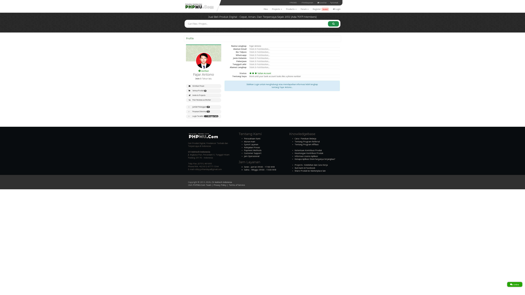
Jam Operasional (251, 156)
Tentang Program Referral (307, 141)
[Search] (333, 23)
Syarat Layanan (251, 144)
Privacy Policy (220, 185)
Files (266, 9)
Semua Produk (199, 90)
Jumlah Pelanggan (200, 107)
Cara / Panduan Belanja (305, 138)
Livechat (322, 2)
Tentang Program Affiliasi (307, 144)
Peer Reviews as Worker (201, 100)
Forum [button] (304, 9)
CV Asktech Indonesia (222, 182)
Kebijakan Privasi (252, 147)
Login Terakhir (205, 116)
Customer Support (252, 153)
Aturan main (249, 141)
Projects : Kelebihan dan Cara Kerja (311, 164)
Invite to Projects (198, 95)
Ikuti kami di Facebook (305, 167)
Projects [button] (276, 9)
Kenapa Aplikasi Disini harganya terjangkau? (315, 159)
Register (320, 9)
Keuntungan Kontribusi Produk (309, 153)
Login (337, 9)
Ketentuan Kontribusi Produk (308, 150)
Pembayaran (307, 2)
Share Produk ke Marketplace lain (310, 170)
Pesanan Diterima (200, 111)
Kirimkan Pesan (198, 86)
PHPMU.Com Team (202, 185)
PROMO (293, 2)
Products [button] (290, 9)
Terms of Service (237, 185)
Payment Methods (253, 150)
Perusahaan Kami (252, 138)
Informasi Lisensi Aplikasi (306, 156)
